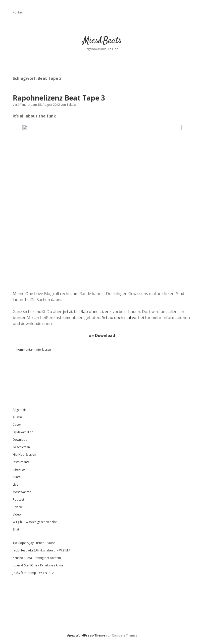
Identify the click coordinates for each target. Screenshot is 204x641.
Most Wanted (22, 492)
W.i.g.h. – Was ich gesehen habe (35, 522)
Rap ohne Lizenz (96, 311)
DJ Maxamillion (23, 432)
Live (15, 484)
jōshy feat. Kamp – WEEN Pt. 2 (33, 573)
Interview (19, 469)
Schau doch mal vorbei (123, 317)
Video (17, 514)
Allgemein (20, 410)
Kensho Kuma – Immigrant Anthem (37, 558)
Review (17, 507)
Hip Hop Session (24, 454)
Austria (18, 417)
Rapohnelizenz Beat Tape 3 (59, 98)
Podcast (18, 499)
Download (20, 439)
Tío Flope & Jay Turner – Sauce (34, 543)
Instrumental (21, 462)
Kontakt (18, 12)
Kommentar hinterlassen (33, 349)
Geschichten (21, 447)
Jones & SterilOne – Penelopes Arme (38, 565)
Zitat (16, 529)
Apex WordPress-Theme (86, 635)
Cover (17, 425)
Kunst (16, 477)
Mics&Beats (102, 40)
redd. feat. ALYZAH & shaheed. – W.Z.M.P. (42, 550)
